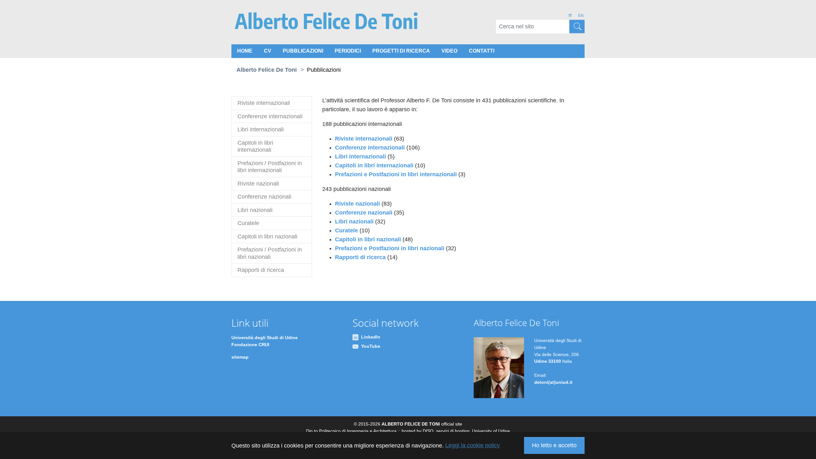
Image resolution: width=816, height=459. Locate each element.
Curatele (347, 230)
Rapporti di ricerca (360, 257)
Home (244, 51)
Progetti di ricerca (401, 51)
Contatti (481, 51)
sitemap (240, 357)
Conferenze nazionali (364, 212)
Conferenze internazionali (370, 147)
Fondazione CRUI (250, 344)
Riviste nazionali (357, 203)
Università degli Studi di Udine (264, 337)
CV (267, 51)
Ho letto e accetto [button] (554, 445)
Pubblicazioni (303, 51)
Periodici (348, 51)
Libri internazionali (360, 156)
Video (449, 51)
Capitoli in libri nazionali (368, 239)
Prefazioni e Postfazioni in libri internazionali (396, 174)
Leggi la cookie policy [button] (472, 445)
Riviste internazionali (363, 138)
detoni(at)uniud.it (553, 382)
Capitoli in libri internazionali (374, 165)
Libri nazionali (354, 221)
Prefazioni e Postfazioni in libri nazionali (389, 248)
